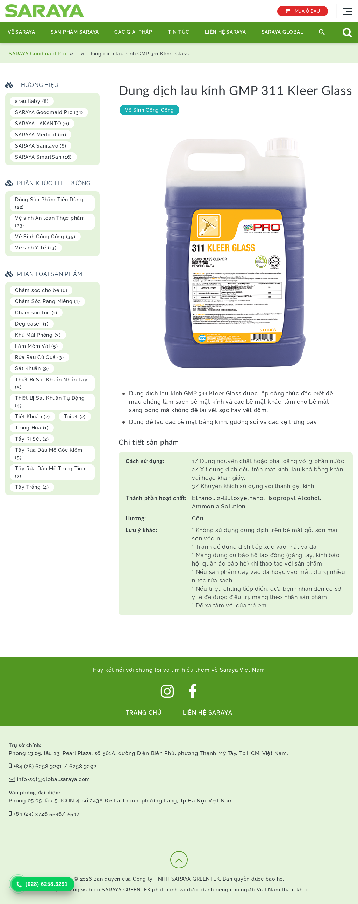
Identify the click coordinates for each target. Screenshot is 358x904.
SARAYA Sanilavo (40, 146)
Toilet (75, 416)
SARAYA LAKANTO (42, 123)
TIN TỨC (178, 32)
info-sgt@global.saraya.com (54, 779)
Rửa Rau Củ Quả (39, 357)
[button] (321, 32)
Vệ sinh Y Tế (36, 248)
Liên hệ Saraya (225, 32)
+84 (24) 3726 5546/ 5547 (47, 814)
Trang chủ (144, 712)
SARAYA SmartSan (43, 157)
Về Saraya (21, 32)
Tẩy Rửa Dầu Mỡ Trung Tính (50, 472)
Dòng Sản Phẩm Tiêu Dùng (49, 203)
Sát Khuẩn (32, 368)
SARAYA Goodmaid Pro (37, 54)
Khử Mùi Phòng (38, 335)
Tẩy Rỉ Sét (32, 439)
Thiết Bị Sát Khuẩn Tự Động (50, 401)
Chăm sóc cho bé (41, 290)
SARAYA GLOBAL (282, 32)
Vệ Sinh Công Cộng (149, 110)
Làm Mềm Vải (36, 346)
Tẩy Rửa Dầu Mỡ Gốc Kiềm (48, 453)
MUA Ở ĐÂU (306, 11)
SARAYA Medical (40, 134)
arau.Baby (32, 101)
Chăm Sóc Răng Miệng (47, 301)
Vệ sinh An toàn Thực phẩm (50, 221)
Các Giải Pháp (133, 32)
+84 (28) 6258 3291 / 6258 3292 (55, 766)
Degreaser (32, 324)
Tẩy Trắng (32, 487)
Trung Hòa (32, 428)
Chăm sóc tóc (36, 312)
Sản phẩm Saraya (75, 32)
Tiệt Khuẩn (32, 416)
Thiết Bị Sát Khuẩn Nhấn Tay (51, 383)
